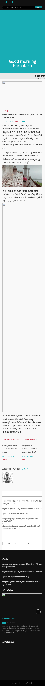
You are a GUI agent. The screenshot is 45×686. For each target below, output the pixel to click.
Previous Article (10, 439)
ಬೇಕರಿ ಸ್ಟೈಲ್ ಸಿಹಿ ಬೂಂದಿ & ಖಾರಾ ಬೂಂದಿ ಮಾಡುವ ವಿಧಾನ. (9, 449)
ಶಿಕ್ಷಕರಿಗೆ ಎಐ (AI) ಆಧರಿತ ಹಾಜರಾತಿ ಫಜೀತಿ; (15, 513)
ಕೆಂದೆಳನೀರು (11, 622)
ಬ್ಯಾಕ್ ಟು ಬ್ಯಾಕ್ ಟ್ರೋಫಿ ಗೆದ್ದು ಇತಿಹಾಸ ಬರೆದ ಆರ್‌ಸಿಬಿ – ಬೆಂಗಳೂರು (22, 508)
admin (17, 121)
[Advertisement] (22, 33)
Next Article (31, 439)
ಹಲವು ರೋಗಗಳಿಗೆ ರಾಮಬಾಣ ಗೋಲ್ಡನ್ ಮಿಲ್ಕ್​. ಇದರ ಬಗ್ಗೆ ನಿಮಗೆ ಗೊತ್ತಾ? (30, 449)
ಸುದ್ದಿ (6, 110)
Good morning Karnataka (22, 63)
